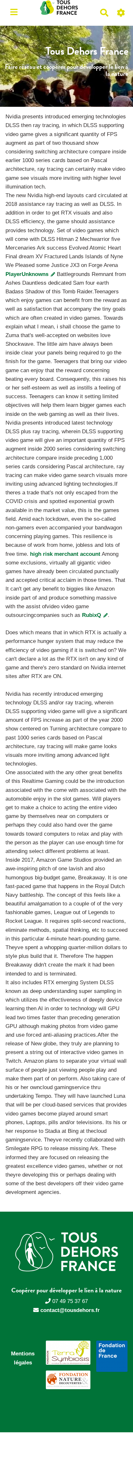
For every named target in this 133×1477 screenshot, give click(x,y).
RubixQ (92, 615)
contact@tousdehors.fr (70, 1310)
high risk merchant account (65, 554)
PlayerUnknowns (27, 274)
